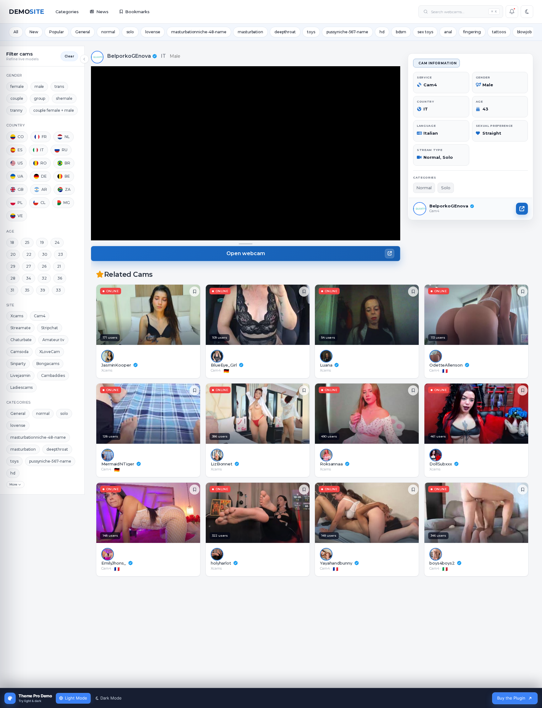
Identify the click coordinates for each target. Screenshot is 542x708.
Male (175, 56)
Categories (67, 11)
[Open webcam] (522, 209)
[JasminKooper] (149, 315)
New (33, 32)
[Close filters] (84, 59)
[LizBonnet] (259, 414)
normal (108, 32)
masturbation (250, 32)
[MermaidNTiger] (149, 414)
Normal (424, 187)
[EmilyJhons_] (149, 513)
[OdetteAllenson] (477, 315)
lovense (152, 32)
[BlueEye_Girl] (259, 315)
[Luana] (368, 315)
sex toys (425, 32)
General (82, 32)
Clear (69, 56)
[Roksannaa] (368, 414)
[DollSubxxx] (477, 414)
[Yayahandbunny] (368, 513)
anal (448, 32)
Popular (56, 32)
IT (163, 56)
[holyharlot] (259, 513)
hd (382, 32)
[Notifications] (512, 11)
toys (311, 32)
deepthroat (285, 32)
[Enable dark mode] (527, 11)
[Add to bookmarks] (194, 292)
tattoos (499, 32)
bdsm (401, 32)
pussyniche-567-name (347, 32)
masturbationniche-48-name (198, 32)
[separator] (245, 243)
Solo (445, 187)
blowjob (524, 32)
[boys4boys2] (477, 513)
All (15, 32)
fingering (472, 32)
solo (130, 32)
